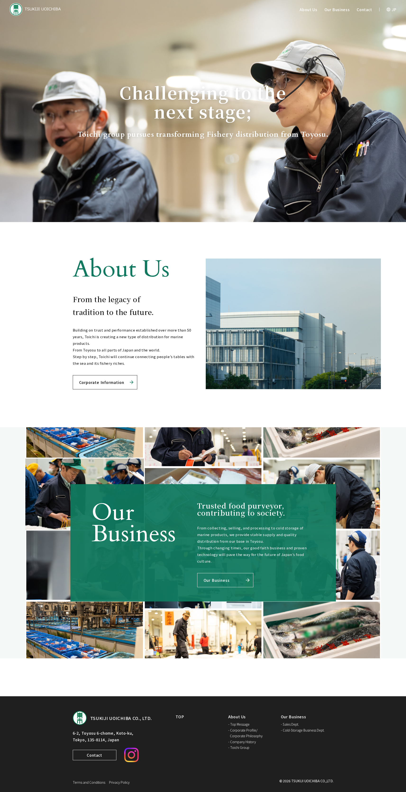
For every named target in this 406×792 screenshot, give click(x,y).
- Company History (242, 741)
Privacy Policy (119, 782)
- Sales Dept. (290, 724)
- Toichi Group (238, 747)
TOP (180, 717)
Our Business (337, 9)
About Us (308, 9)
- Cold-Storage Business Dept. (302, 730)
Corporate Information (101, 382)
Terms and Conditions (89, 782)
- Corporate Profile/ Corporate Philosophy (245, 733)
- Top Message (239, 724)
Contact (364, 9)
